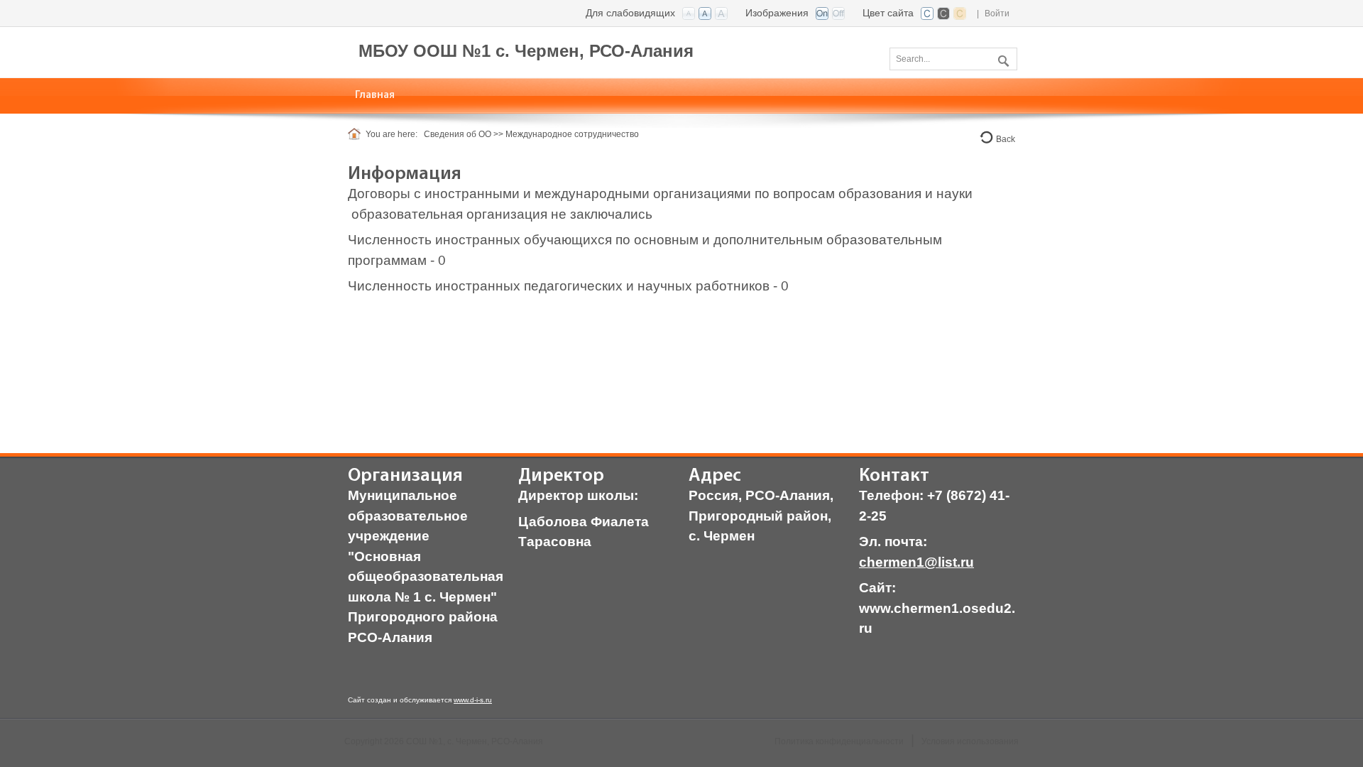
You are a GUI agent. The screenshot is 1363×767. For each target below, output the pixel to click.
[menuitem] (375, 95)
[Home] (357, 134)
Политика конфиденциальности (839, 741)
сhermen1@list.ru (916, 562)
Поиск (1001, 58)
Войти (997, 13)
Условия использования (970, 741)
